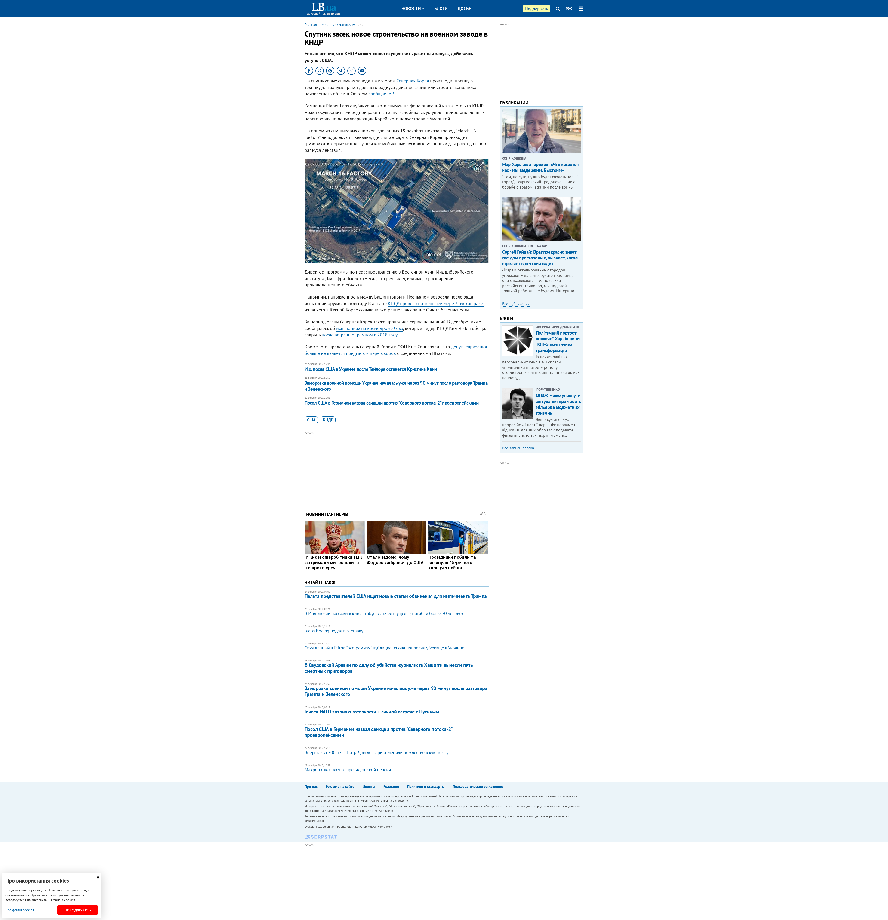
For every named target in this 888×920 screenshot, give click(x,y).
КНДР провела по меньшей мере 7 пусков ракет (436, 303)
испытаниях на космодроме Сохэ (369, 328)
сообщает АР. (381, 94)
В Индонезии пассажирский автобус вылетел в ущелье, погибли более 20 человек (384, 613)
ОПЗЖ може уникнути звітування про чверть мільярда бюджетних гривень (558, 404)
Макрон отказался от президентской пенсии (348, 770)
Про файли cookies (19, 910)
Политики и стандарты (425, 786)
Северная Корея (413, 81)
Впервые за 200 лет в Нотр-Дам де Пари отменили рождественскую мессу (376, 752)
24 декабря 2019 (344, 25)
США (311, 420)
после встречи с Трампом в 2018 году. (360, 335)
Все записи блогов (518, 448)
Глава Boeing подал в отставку (334, 631)
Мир (325, 24)
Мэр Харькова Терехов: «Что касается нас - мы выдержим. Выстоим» (540, 167)
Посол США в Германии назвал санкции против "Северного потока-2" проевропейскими (392, 403)
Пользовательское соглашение (478, 786)
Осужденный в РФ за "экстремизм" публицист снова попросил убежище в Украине (384, 648)
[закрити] (98, 877)
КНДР (328, 420)
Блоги (441, 8)
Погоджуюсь (77, 910)
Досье (464, 8)
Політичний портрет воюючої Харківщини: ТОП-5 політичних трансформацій (558, 341)
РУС (569, 8)
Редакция (391, 786)
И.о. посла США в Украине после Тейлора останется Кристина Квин (371, 369)
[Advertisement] (397, 468)
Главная (311, 24)
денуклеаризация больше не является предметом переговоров (396, 350)
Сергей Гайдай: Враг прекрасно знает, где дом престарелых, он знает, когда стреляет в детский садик (539, 258)
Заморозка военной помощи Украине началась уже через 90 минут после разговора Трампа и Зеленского (396, 386)
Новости (411, 8)
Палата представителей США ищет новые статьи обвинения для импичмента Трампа (396, 596)
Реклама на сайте (340, 786)
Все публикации (516, 303)
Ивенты (369, 786)
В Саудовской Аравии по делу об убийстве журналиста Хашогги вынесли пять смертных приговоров (389, 668)
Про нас (311, 786)
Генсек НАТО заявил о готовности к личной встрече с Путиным (372, 711)
